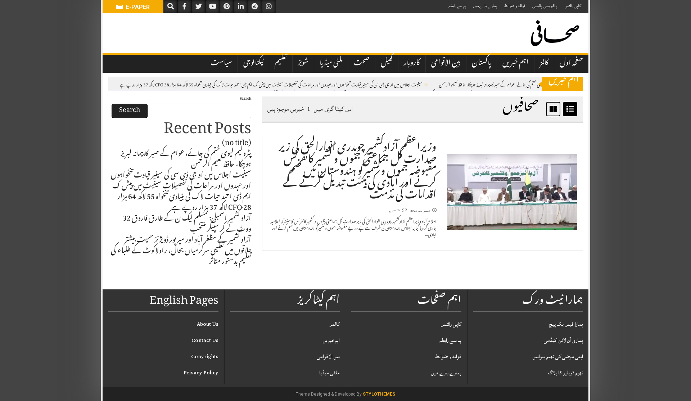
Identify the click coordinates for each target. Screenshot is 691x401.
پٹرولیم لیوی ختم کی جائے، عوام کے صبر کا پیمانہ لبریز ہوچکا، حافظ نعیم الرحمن (497, 84)
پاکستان (481, 63)
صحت (362, 63)
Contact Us (204, 340)
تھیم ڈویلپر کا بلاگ (565, 373)
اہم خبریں (515, 63)
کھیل (387, 63)
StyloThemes (379, 394)
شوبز (303, 63)
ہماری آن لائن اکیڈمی (563, 340)
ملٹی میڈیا (331, 63)
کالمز (544, 63)
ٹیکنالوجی (253, 63)
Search (245, 99)
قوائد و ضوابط (514, 6)
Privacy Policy (201, 373)
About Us (207, 324)
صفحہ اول (571, 63)
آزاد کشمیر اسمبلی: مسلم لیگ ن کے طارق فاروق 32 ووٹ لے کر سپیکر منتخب (187, 225)
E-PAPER (137, 7)
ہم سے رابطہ (457, 6)
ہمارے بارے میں (485, 6)
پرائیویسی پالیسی (544, 6)
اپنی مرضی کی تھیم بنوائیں (558, 356)
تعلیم (281, 63)
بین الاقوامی (446, 63)
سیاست (221, 63)
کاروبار (412, 63)
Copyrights (204, 356)
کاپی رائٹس (573, 6)
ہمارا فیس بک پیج (566, 324)
